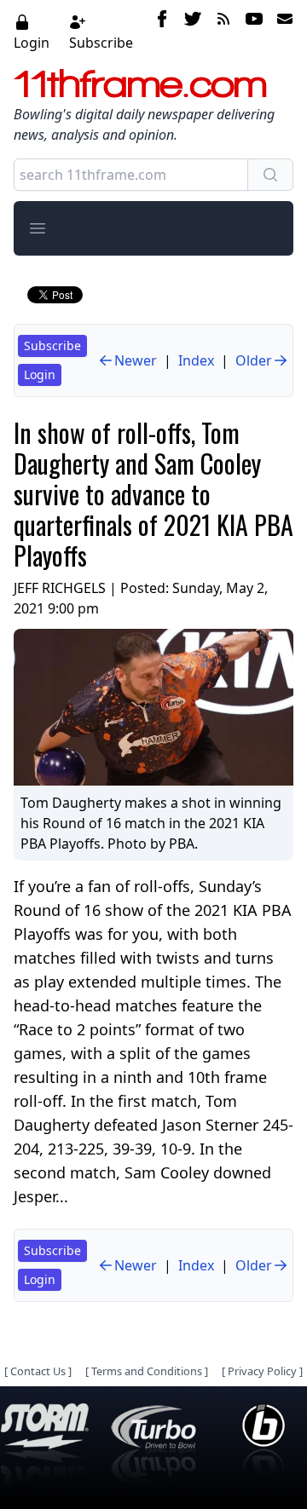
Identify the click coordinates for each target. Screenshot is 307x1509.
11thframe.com (140, 83)
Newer (135, 360)
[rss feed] (223, 31)
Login (31, 42)
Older (253, 360)
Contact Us (38, 1371)
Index (196, 360)
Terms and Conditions (146, 1371)
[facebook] (162, 31)
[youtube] (254, 31)
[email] (281, 31)
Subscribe (101, 42)
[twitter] (192, 31)
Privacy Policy (262, 1371)
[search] (270, 174)
